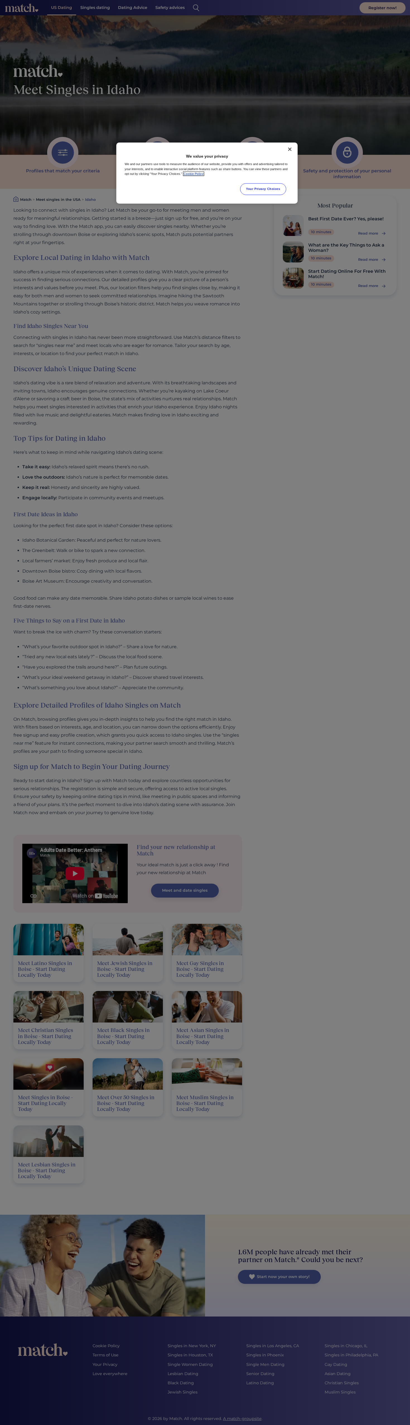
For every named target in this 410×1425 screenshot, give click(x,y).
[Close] (290, 149)
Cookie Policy (194, 173)
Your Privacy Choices (263, 189)
